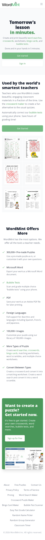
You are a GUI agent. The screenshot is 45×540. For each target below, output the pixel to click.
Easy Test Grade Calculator (22, 510)
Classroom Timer (22, 525)
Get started (22, 55)
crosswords (8, 41)
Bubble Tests (13, 282)
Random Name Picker (22, 515)
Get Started (22, 128)
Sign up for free (15, 438)
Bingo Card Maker (10, 505)
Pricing (11, 495)
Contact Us (36, 485)
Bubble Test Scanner (33, 505)
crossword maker (15, 103)
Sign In (22, 63)
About (7, 485)
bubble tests (22, 44)
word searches (35, 38)
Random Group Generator (22, 520)
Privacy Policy (12, 490)
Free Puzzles (20, 485)
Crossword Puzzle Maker (22, 500)
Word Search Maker (28, 495)
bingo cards (32, 41)
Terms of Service (31, 490)
